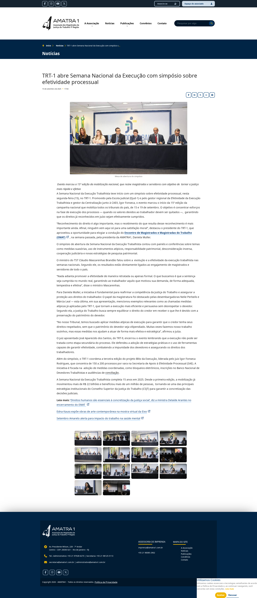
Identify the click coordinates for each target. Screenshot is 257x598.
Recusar (232, 595)
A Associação (91, 23)
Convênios (146, 23)
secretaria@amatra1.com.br (61, 562)
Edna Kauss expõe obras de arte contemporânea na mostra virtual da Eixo (102, 411)
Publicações (127, 23)
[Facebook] (45, 3)
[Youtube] (57, 3)
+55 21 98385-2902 (146, 552)
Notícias (109, 23)
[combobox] (194, 23)
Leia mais (229, 589)
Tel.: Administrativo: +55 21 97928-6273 (66, 556)
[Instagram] (51, 3)
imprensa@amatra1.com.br (150, 547)
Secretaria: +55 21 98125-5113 (99, 556)
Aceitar (221, 595)
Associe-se (162, 3)
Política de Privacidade (106, 582)
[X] (64, 3)
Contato (162, 23)
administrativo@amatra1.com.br (90, 562)
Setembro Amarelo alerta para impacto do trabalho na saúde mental (98, 418)
